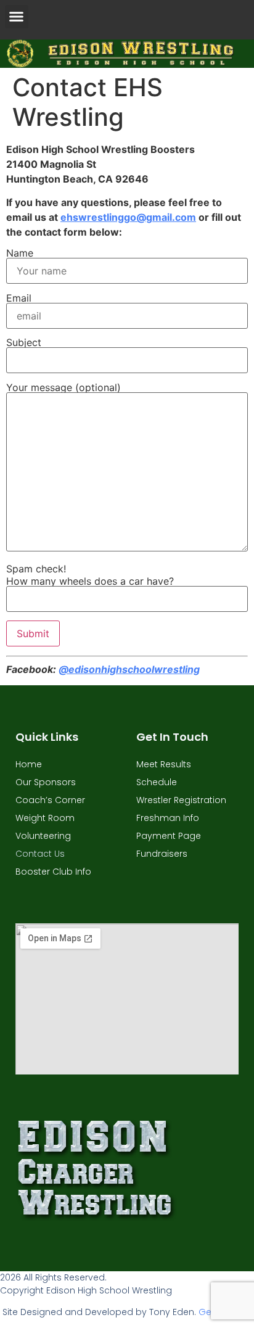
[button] (16, 16)
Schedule (156, 782)
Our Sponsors (45, 782)
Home (28, 764)
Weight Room (45, 818)
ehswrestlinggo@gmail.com (128, 217)
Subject (23, 342)
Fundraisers (161, 854)
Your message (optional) (63, 388)
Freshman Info (167, 818)
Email (18, 298)
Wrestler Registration (181, 800)
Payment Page (168, 836)
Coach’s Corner (50, 800)
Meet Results (163, 764)
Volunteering (43, 836)
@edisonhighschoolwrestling (129, 669)
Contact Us (40, 854)
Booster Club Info (53, 871)
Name (19, 253)
